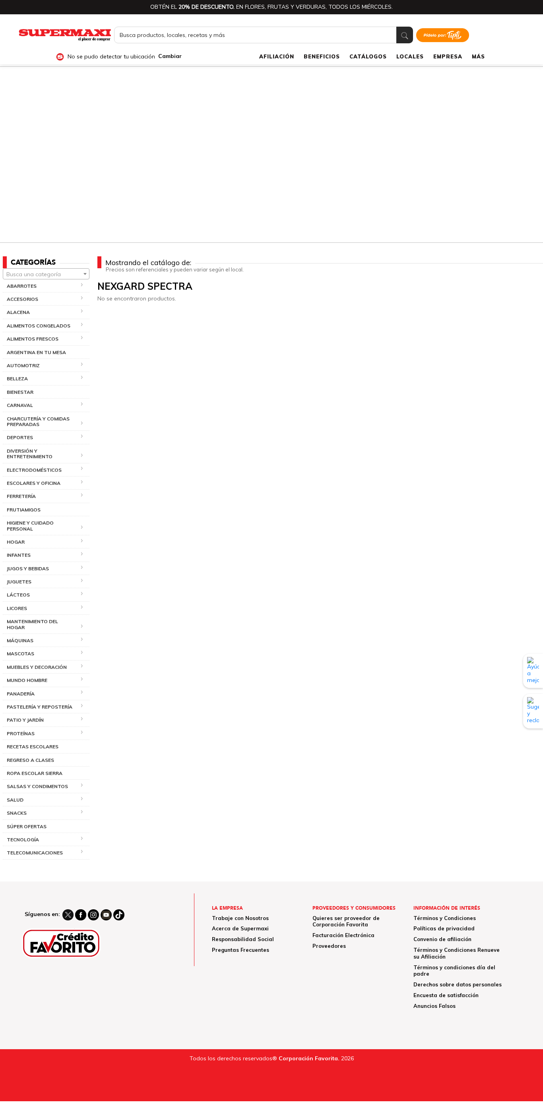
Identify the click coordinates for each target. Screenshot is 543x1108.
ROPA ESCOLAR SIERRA (34, 773)
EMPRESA (447, 56)
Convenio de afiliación (442, 939)
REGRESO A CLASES (30, 760)
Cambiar (170, 56)
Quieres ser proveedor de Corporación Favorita (346, 921)
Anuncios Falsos (434, 1006)
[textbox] (46, 274)
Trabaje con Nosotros (240, 918)
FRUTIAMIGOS (24, 510)
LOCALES (410, 56)
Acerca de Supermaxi (240, 928)
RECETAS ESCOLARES (32, 747)
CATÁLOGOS (368, 56)
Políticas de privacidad (444, 928)
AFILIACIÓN (276, 56)
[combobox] (46, 273)
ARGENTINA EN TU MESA (36, 352)
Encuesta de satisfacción (446, 995)
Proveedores (329, 946)
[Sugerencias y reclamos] (533, 711)
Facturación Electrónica (343, 935)
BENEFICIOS (322, 56)
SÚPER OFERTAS (27, 826)
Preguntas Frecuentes (240, 950)
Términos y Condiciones (444, 918)
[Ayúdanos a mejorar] (533, 671)
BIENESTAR (20, 392)
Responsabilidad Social (243, 939)
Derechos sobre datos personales (457, 984)
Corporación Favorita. (309, 1058)
